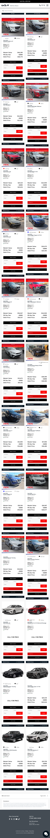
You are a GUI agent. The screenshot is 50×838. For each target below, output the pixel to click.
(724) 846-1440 (20, 80)
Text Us (6, 72)
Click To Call (13, 75)
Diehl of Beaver (7, 80)
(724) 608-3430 (35, 818)
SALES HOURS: (22, 1)
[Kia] (5, 5)
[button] (23, 28)
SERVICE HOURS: (27, 1)
